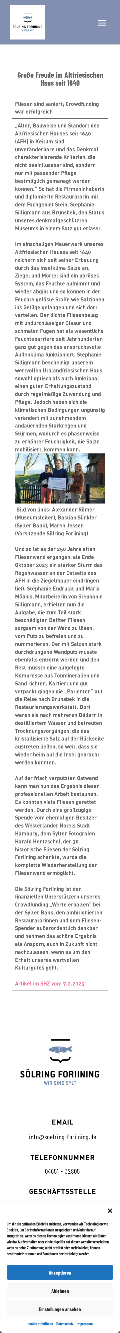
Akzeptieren (60, 1273)
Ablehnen (60, 1291)
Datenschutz (64, 1323)
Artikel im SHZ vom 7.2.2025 (49, 983)
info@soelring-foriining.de (62, 1136)
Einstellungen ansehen (60, 1309)
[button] (110, 1211)
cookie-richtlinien (40, 1323)
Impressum (85, 1323)
